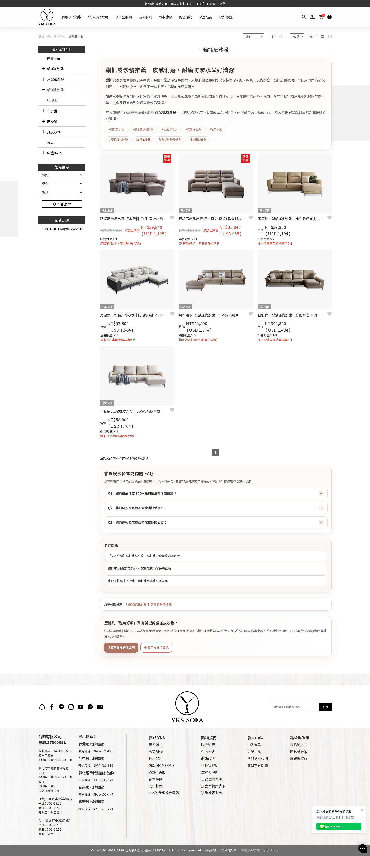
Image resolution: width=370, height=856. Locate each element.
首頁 (41, 36)
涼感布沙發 (55, 79)
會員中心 (255, 737)
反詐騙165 (298, 744)
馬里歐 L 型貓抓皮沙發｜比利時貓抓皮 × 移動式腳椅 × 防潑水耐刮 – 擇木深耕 (292, 218)
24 (273, 36)
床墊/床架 (54, 152)
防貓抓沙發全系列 (170, 140)
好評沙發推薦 (98, 17)
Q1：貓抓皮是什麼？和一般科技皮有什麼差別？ (142, 493)
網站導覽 (210, 850)
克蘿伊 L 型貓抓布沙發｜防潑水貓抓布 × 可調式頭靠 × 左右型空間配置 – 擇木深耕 (135, 314)
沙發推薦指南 (211, 792)
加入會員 (254, 744)
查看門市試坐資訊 (156, 647)
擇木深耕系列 (56, 36)
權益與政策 (299, 737)
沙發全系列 (123, 17)
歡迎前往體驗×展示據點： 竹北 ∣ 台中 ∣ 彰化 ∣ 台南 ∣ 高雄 (185, 4)
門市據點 (165, 17)
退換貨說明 (209, 765)
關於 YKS (157, 737)
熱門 (45, 174)
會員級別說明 (257, 758)
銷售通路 (156, 779)
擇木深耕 (156, 758)
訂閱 (325, 707)
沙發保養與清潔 (213, 785)
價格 (45, 192)
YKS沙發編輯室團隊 (164, 792)
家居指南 (205, 17)
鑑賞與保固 (209, 772)
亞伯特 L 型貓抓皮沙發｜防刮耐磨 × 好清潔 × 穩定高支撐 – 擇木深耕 (292, 314)
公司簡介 (156, 751)
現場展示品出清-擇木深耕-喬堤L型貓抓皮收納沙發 (214, 218)
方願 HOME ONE (161, 765)
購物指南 (209, 737)
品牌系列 (145, 17)
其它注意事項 (211, 779)
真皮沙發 (54, 131)
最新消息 (156, 744)
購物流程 (208, 744)
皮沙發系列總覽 (161, 604)
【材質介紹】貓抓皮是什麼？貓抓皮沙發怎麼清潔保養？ (145, 556)
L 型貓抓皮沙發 (118, 140)
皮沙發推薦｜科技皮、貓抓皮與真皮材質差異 (138, 580)
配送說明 (208, 758)
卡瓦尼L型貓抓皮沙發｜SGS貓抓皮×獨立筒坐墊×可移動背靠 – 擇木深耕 (135, 411)
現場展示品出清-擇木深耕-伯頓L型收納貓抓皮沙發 (135, 218)
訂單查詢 (254, 751)
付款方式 (208, 751)
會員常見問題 (257, 765)
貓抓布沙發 (55, 68)
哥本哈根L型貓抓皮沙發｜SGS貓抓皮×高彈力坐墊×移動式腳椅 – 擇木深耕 (214, 314)
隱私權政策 (298, 751)
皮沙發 (52, 121)
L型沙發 (52, 100)
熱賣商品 (54, 58)
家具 (50, 142)
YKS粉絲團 (157, 772)
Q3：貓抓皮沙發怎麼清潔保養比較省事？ (137, 522)
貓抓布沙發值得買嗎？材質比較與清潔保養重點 (139, 568)
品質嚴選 (226, 17)
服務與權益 (298, 758)
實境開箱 (185, 17)
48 (281, 36)
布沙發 (52, 110)
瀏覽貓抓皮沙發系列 (121, 647)
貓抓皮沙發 (55, 89)
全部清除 (64, 204)
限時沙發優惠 (71, 17)
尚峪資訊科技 (269, 850)
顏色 (45, 183)
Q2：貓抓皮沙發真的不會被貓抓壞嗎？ (136, 508)
